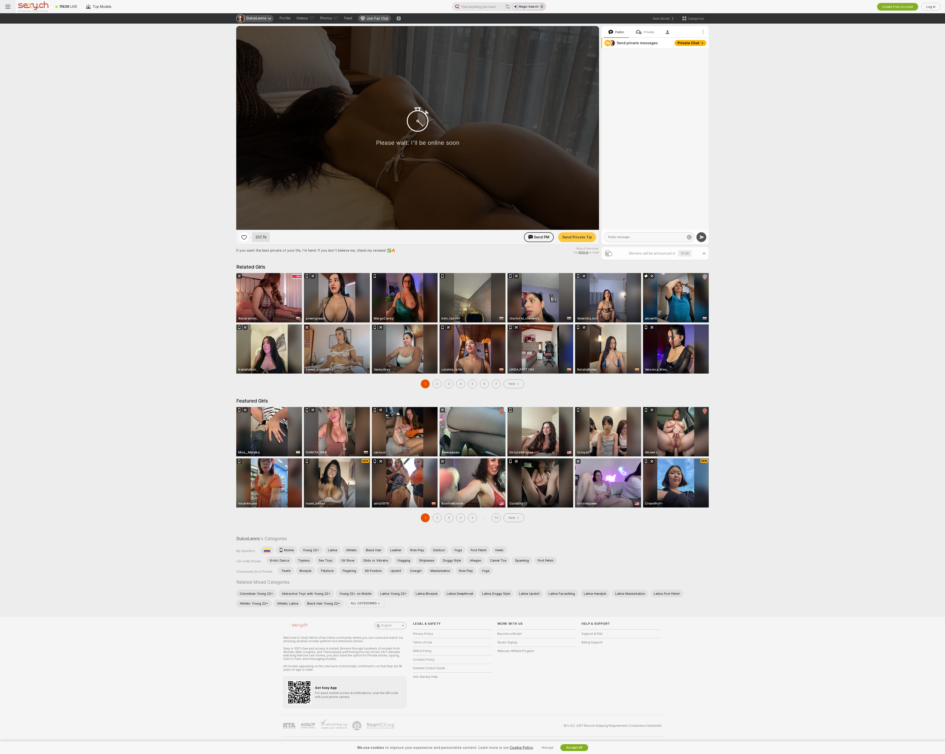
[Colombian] (267, 550)
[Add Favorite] (244, 237)
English (386, 625)
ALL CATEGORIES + (365, 603)
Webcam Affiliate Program (515, 651)
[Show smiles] (689, 237)
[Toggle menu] (8, 6)
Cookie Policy (521, 748)
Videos (305, 18)
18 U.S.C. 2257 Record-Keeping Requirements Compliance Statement (612, 725)
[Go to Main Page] (33, 6)
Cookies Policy (424, 659)
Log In (930, 7)
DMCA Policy (422, 651)
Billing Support (592, 642)
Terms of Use (422, 642)
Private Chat (688, 43)
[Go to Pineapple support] (357, 725)
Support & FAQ (592, 634)
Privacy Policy (423, 634)
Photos (329, 18)
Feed (348, 18)
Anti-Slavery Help (425, 677)
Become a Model (509, 634)
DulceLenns (248, 538)
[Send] (701, 237)
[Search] (507, 6)
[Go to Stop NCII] (380, 726)
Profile (284, 18)
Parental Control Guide (429, 668)
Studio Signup (507, 642)
